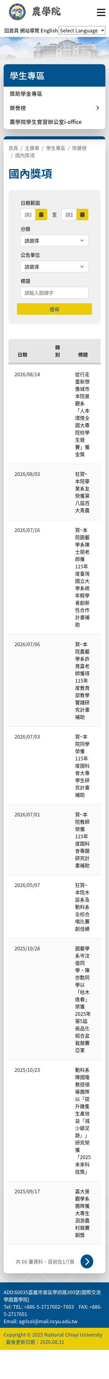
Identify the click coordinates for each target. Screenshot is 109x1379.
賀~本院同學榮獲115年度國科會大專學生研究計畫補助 (82, 765)
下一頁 (87, 1261)
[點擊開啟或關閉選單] (101, 12)
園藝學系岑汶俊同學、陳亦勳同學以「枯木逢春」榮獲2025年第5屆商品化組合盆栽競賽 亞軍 (83, 999)
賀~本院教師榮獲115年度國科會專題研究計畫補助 (82, 840)
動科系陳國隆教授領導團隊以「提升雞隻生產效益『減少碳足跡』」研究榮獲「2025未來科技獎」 (83, 1120)
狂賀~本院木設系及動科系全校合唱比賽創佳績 (82, 906)
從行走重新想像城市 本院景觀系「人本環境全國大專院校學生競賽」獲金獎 (84, 414)
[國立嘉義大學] (36, 11)
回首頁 (11, 30)
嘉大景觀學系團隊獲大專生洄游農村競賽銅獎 (82, 1213)
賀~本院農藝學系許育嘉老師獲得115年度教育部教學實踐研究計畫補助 (82, 680)
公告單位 (30, 254)
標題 (25, 280)
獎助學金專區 (26, 93)
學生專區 (55, 147)
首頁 (13, 147)
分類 (25, 228)
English (49, 30)
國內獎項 (25, 155)
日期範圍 (30, 202)
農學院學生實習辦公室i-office (46, 121)
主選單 (32, 147)
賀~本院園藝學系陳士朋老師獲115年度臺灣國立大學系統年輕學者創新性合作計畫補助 (82, 577)
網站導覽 (29, 30)
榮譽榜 (79, 147)
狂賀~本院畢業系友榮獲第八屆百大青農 (82, 492)
